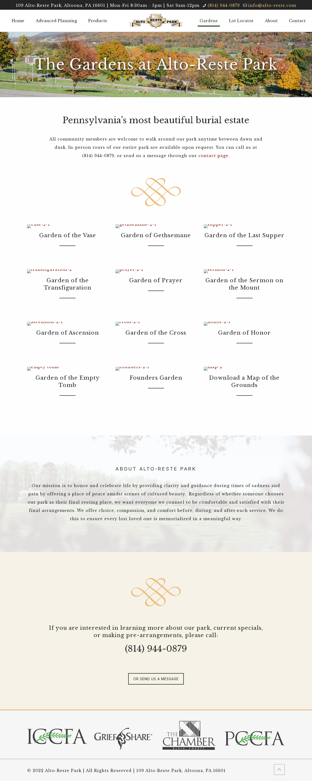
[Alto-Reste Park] (155, 21)
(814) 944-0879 (224, 5)
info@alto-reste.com (272, 5)
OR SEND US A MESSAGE (156, 679)
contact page (213, 155)
